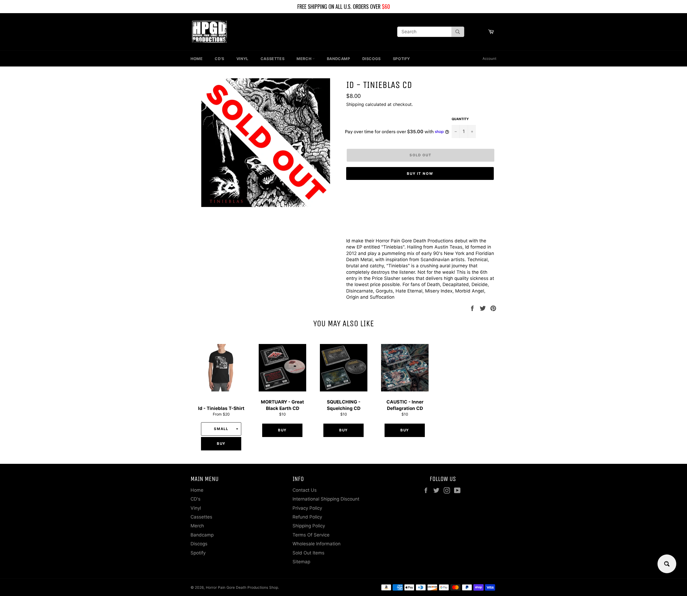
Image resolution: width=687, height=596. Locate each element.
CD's (219, 58)
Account (489, 58)
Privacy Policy (307, 508)
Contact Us (305, 490)
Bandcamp (338, 58)
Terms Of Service (311, 535)
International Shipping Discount (326, 499)
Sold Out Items (308, 553)
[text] (343, 6)
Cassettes (272, 58)
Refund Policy (307, 517)
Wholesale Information (317, 543)
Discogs (371, 58)
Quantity (460, 119)
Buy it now (420, 173)
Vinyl (242, 58)
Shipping (355, 104)
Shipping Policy (309, 525)
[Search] (457, 32)
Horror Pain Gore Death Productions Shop (242, 587)
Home (197, 58)
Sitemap (301, 561)
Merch (304, 58)
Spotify (401, 58)
